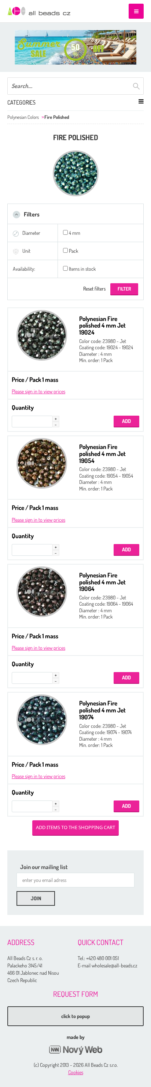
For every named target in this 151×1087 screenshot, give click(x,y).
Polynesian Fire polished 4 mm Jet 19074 (102, 710)
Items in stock (82, 269)
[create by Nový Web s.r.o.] (75, 1050)
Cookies (75, 1072)
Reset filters (94, 288)
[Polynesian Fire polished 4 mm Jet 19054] (42, 463)
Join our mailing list (44, 867)
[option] (75, 47)
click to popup (75, 1016)
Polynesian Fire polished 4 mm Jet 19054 (102, 453)
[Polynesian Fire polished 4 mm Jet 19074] (42, 719)
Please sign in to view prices (38, 391)
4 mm (74, 233)
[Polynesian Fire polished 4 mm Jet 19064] (42, 591)
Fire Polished (56, 117)
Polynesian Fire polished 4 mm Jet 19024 (102, 325)
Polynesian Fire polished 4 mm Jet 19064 (102, 581)
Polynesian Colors (23, 117)
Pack (73, 251)
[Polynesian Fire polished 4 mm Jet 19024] (42, 335)
